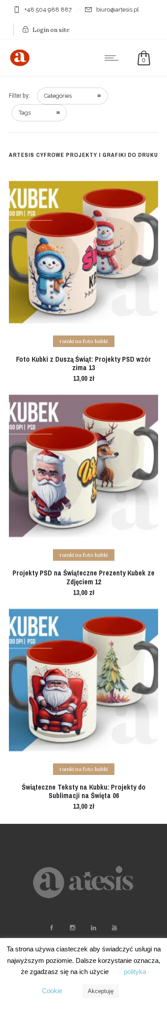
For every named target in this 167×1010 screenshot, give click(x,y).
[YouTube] (114, 928)
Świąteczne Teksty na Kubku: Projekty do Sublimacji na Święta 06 (84, 791)
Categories (58, 95)
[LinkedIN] (93, 928)
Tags (25, 112)
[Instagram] (72, 928)
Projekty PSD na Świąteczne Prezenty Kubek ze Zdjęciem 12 (83, 577)
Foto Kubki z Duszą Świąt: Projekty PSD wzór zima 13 (83, 363)
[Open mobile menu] (113, 58)
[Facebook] (51, 928)
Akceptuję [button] (101, 991)
